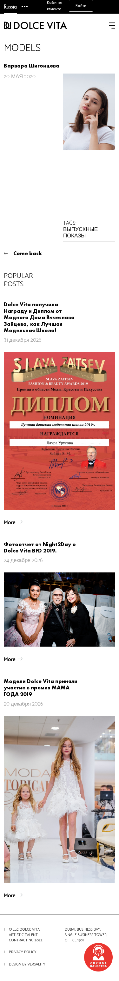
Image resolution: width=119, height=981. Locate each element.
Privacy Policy (22, 952)
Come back (27, 253)
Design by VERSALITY (27, 964)
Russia (10, 6)
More (10, 522)
